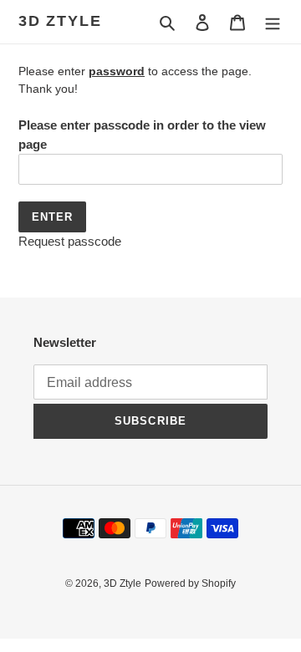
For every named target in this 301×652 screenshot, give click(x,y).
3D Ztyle (59, 21)
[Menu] (272, 22)
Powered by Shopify (190, 583)
